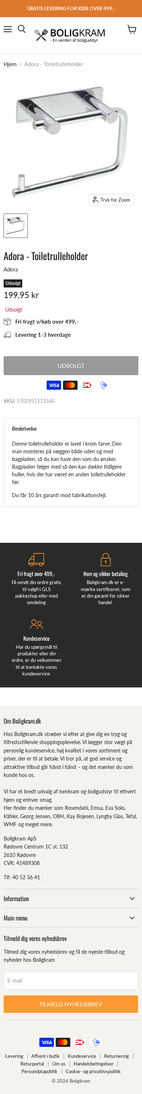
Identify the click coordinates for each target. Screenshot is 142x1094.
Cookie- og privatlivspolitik (93, 1071)
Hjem (10, 64)
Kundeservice (82, 1056)
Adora (11, 269)
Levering (14, 1056)
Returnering (116, 1056)
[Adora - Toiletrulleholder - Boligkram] (15, 225)
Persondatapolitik (39, 1071)
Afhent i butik (45, 1056)
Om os (59, 1064)
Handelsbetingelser (94, 1064)
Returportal (32, 1064)
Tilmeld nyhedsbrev (70, 1003)
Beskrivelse (24, 429)
